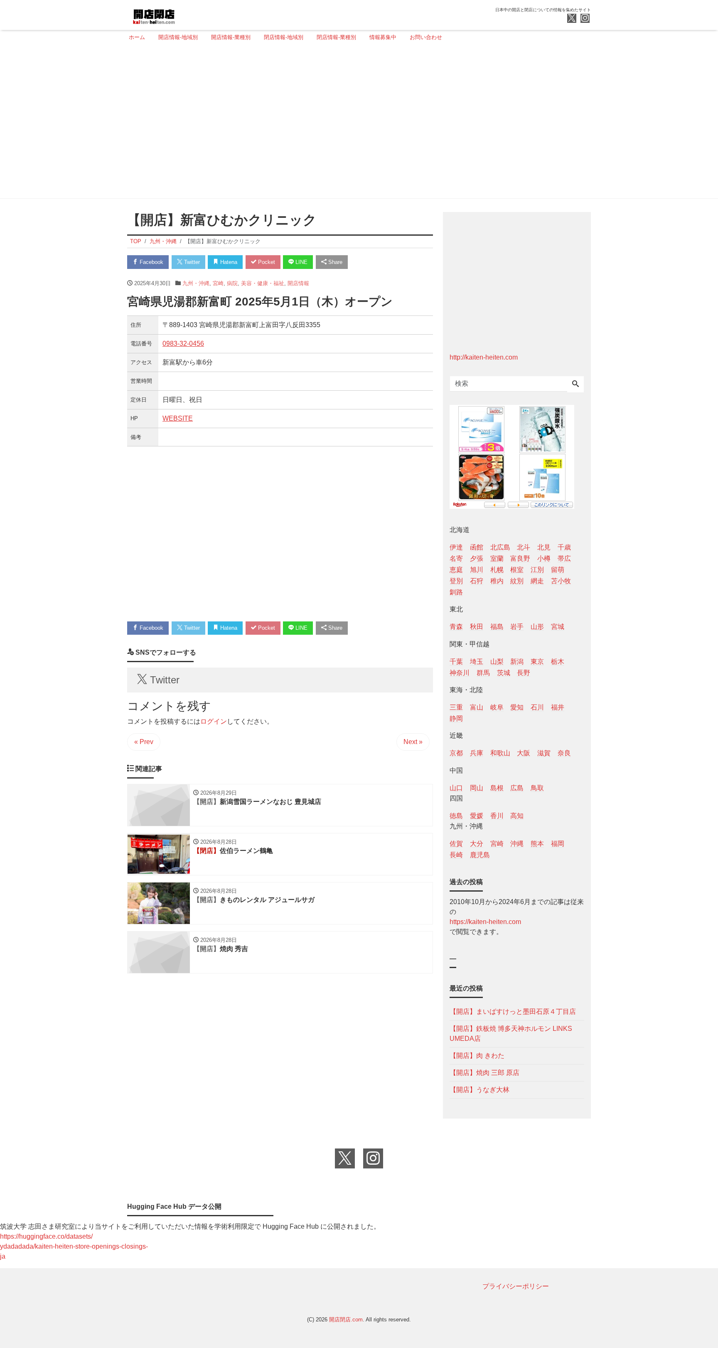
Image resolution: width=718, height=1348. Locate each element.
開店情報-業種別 (231, 37)
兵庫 (476, 753)
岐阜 (497, 707)
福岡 (557, 843)
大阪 (523, 753)
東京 (537, 661)
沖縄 (517, 843)
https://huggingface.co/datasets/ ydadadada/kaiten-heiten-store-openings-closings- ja (74, 1246)
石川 (537, 707)
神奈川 (460, 672)
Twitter (191, 262)
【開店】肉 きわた (477, 1055)
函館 (476, 547)
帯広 (564, 558)
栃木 (557, 661)
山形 (537, 626)
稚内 (497, 580)
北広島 (500, 547)
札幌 (497, 569)
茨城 (503, 672)
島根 (497, 787)
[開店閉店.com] (185, 14)
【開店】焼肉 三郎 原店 (484, 1072)
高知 (517, 815)
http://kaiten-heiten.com (484, 357)
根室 (517, 569)
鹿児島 (480, 854)
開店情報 (298, 283)
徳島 (456, 815)
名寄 (456, 558)
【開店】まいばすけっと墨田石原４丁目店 (513, 1011)
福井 (557, 707)
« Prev (143, 741)
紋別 (517, 580)
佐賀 (456, 843)
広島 (517, 787)
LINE (300, 262)
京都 (456, 753)
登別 (456, 580)
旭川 (476, 569)
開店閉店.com (346, 1319)
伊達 (456, 547)
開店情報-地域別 (178, 37)
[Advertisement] (356, 123)
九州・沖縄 (195, 283)
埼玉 (476, 661)
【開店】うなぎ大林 (479, 1089)
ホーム (137, 37)
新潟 (517, 661)
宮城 (557, 626)
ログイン (213, 721)
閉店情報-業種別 (336, 37)
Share (334, 262)
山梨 (497, 661)
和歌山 (500, 753)
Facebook (150, 262)
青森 (456, 626)
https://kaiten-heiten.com (485, 921)
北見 (544, 547)
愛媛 (476, 815)
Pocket (265, 262)
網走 (537, 580)
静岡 (456, 718)
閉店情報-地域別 (283, 37)
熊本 (537, 843)
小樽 (544, 558)
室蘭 (497, 558)
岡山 (476, 787)
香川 (497, 815)
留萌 (557, 569)
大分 (476, 843)
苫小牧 (561, 580)
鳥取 (537, 787)
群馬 (483, 672)
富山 (476, 707)
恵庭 (456, 569)
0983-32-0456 (183, 343)
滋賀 (544, 753)
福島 (497, 626)
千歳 (564, 547)
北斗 (523, 547)
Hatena (228, 262)
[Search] (575, 384)
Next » (413, 741)
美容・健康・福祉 (262, 283)
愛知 (517, 707)
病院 (232, 283)
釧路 (456, 592)
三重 (456, 707)
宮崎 (218, 283)
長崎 (456, 854)
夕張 (476, 558)
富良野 (520, 558)
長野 (523, 672)
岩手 (517, 626)
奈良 (564, 753)
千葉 (456, 661)
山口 (456, 787)
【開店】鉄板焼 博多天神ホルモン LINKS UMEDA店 (511, 1033)
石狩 (476, 580)
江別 (537, 569)
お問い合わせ (426, 37)
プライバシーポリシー (515, 1286)
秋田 (476, 626)
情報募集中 (382, 37)
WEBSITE (177, 418)
